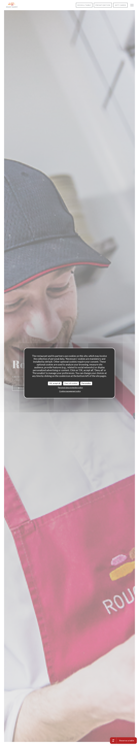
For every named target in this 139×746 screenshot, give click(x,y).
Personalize (86, 383)
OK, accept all (54, 383)
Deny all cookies (70, 383)
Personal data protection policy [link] (70, 387)
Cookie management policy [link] (70, 391)
